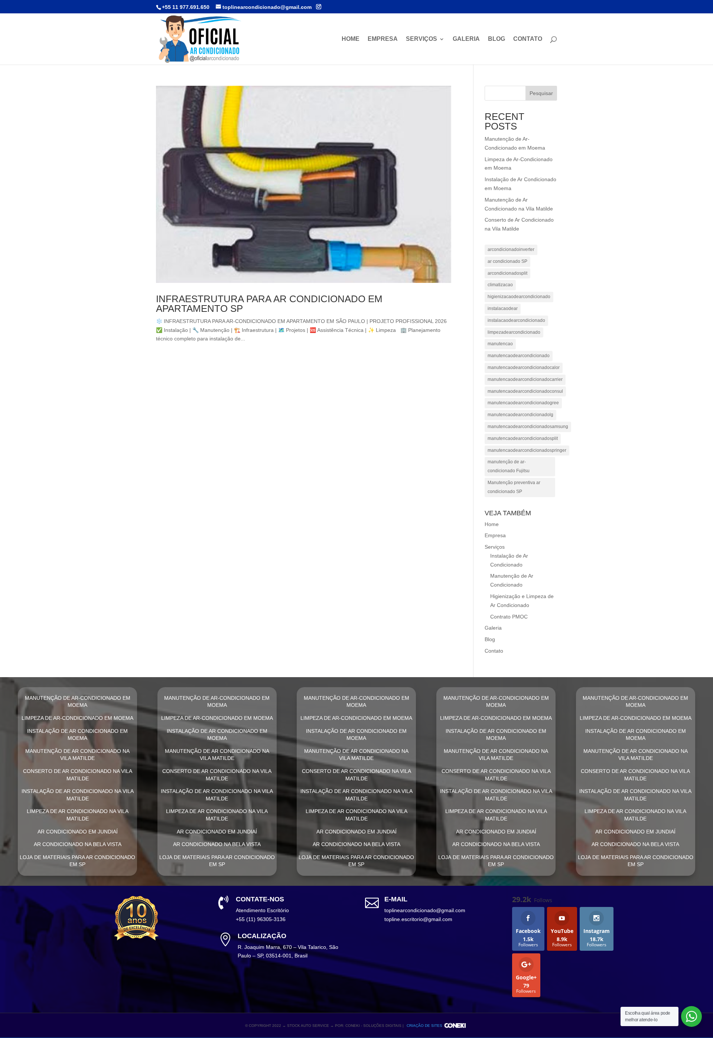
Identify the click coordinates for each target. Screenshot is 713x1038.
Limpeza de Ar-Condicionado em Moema (77, 718)
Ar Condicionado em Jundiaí (78, 832)
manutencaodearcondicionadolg (520, 414)
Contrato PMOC (509, 617)
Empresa (383, 39)
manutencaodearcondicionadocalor (524, 367)
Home (350, 39)
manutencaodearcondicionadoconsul (525, 391)
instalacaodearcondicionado (516, 320)
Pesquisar (541, 93)
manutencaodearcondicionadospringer (527, 450)
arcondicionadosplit (507, 273)
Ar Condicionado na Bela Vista (77, 844)
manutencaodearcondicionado (519, 355)
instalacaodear (503, 308)
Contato (527, 39)
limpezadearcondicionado (514, 332)
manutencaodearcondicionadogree (523, 402)
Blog (496, 39)
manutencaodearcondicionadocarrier (525, 379)
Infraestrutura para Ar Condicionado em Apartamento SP (269, 303)
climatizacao (500, 284)
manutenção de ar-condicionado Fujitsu (509, 466)
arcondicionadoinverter (511, 249)
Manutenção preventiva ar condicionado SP (514, 487)
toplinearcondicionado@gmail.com (424, 910)
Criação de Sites (424, 1026)
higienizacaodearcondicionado (519, 296)
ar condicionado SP (507, 261)
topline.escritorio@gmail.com (418, 919)
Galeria (466, 39)
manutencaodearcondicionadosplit (523, 438)
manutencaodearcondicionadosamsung (528, 426)
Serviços (421, 39)
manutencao (500, 343)
